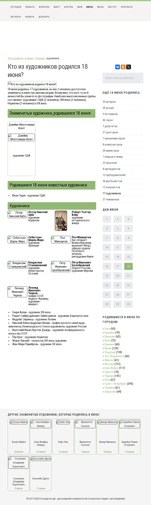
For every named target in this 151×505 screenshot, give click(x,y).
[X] (128, 67)
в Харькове (109, 391)
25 (107, 294)
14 (117, 257)
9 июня (107, 451)
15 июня (129, 451)
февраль (44, 7)
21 (128, 275)
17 (117, 266)
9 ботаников (110, 114)
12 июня (63, 451)
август (112, 7)
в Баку (106, 328)
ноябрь (30, 17)
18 (128, 266)
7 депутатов (110, 126)
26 (117, 294)
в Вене (106, 340)
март (57, 7)
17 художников (112, 193)
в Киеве (107, 348)
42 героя (108, 120)
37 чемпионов (111, 199)
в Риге (106, 380)
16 (107, 266)
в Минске (108, 360)
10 (107, 247)
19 (107, 275)
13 (107, 257)
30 (128, 304)
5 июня (85, 451)
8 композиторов (112, 144)
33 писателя (110, 163)
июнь (89, 7)
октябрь (15, 17)
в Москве (108, 364)
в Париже (108, 376)
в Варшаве (109, 336)
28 (107, 304)
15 (128, 257)
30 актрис (108, 108)
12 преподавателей (114, 175)
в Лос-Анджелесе (113, 356)
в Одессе (108, 372)
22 (107, 285)
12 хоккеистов (111, 187)
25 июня (40, 451)
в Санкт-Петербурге (114, 383)
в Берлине (108, 332)
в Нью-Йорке (110, 368)
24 (128, 285)
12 (128, 247)
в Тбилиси (108, 387)
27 (128, 294)
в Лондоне (109, 352)
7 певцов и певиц (113, 156)
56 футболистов (112, 181)
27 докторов (110, 132)
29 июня (18, 451)
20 (117, 275)
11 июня (40, 488)
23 (117, 285)
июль (100, 7)
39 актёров (109, 102)
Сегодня (15, 7)
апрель (68, 7)
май (79, 7)
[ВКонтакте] (117, 67)
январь (30, 7)
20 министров (111, 150)
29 (117, 304)
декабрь (44, 17)
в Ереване (108, 344)
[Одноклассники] (123, 67)
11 (117, 247)
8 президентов (111, 169)
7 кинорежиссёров (114, 138)
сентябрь (127, 7)
